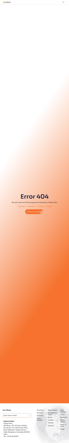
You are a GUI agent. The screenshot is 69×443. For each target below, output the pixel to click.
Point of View (63, 425)
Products (40, 415)
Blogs (62, 429)
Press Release (40, 419)
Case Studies (63, 411)
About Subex (52, 410)
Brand (50, 417)
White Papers (62, 421)
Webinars (63, 417)
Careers (51, 423)
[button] (63, 2)
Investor (51, 420)
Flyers (62, 415)
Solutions (40, 410)
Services (40, 413)
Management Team (52, 414)
